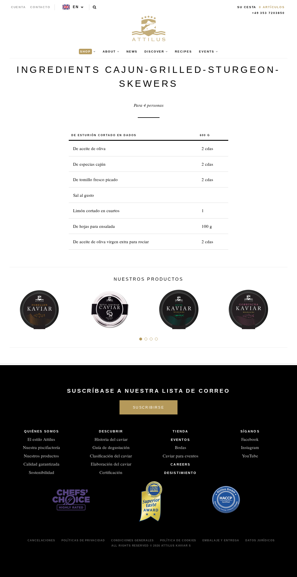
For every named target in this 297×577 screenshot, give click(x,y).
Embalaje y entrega (220, 540)
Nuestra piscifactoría (41, 447)
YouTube (250, 456)
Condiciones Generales (132, 540)
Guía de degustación (111, 447)
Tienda (180, 431)
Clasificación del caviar (111, 456)
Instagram (250, 447)
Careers (180, 464)
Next (280, 307)
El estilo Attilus (41, 439)
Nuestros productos (41, 456)
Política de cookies (178, 540)
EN (76, 7)
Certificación (110, 472)
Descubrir (111, 431)
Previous (16, 307)
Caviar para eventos (180, 456)
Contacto (40, 7)
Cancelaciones (41, 540)
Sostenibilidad (41, 472)
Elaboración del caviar (111, 464)
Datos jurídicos (260, 540)
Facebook (250, 439)
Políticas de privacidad (83, 540)
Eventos (180, 439)
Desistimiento (180, 473)
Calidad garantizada (41, 464)
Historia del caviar (111, 439)
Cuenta (18, 7)
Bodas (180, 447)
